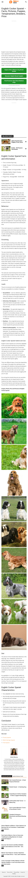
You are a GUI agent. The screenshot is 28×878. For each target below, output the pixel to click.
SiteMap (14, 873)
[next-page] (5, 821)
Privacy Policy (16, 872)
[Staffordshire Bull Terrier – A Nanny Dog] (5, 802)
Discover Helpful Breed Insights (14, 76)
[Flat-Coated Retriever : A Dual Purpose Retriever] (5, 781)
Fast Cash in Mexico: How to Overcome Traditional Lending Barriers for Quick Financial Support (12, 836)
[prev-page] (2, 821)
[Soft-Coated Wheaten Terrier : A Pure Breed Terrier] (5, 809)
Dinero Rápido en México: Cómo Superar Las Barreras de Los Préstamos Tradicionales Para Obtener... (13, 827)
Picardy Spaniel (7, 737)
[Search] (26, 2)
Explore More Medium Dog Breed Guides (14, 70)
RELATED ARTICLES (6, 776)
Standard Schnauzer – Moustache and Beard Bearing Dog (17, 816)
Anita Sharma (14, 757)
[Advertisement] (14, 36)
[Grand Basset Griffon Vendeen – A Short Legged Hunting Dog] (5, 795)
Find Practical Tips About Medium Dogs (14, 81)
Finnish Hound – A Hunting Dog (17, 787)
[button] (2, 2)
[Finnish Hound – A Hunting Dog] (5, 788)
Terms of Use (9, 872)
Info (2, 830)
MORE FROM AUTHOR (18, 776)
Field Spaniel (6, 742)
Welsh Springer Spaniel (9, 740)
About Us (4, 872)
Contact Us (23, 872)
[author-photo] (14, 755)
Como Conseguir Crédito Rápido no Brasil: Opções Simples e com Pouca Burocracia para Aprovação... (12, 862)
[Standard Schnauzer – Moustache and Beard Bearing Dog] (5, 816)
